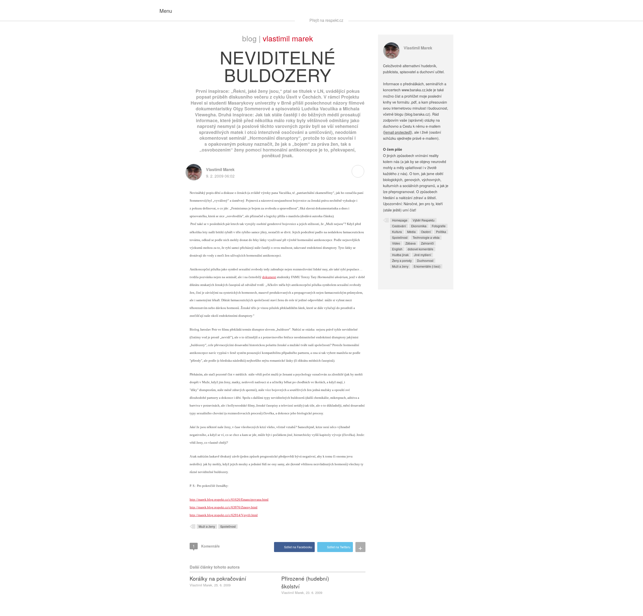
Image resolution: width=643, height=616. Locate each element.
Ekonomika (418, 226)
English (397, 249)
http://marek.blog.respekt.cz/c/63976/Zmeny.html (223, 507)
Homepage (399, 220)
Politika (441, 231)
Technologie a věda (426, 237)
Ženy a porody (402, 260)
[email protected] (397, 132)
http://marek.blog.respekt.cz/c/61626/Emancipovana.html (229, 499)
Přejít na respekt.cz (326, 20)
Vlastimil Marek (288, 38)
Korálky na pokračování (218, 578)
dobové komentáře (420, 249)
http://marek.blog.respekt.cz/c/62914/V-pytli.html (224, 515)
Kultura (397, 231)
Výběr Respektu (424, 220)
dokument (269, 277)
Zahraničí (427, 243)
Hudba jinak (400, 255)
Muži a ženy (207, 526)
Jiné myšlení (422, 255)
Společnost (228, 526)
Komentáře (206, 546)
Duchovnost (425, 260)
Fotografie (439, 226)
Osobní (426, 231)
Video (396, 243)
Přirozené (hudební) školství (305, 582)
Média (411, 231)
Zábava (410, 243)
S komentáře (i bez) (427, 266)
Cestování (399, 226)
